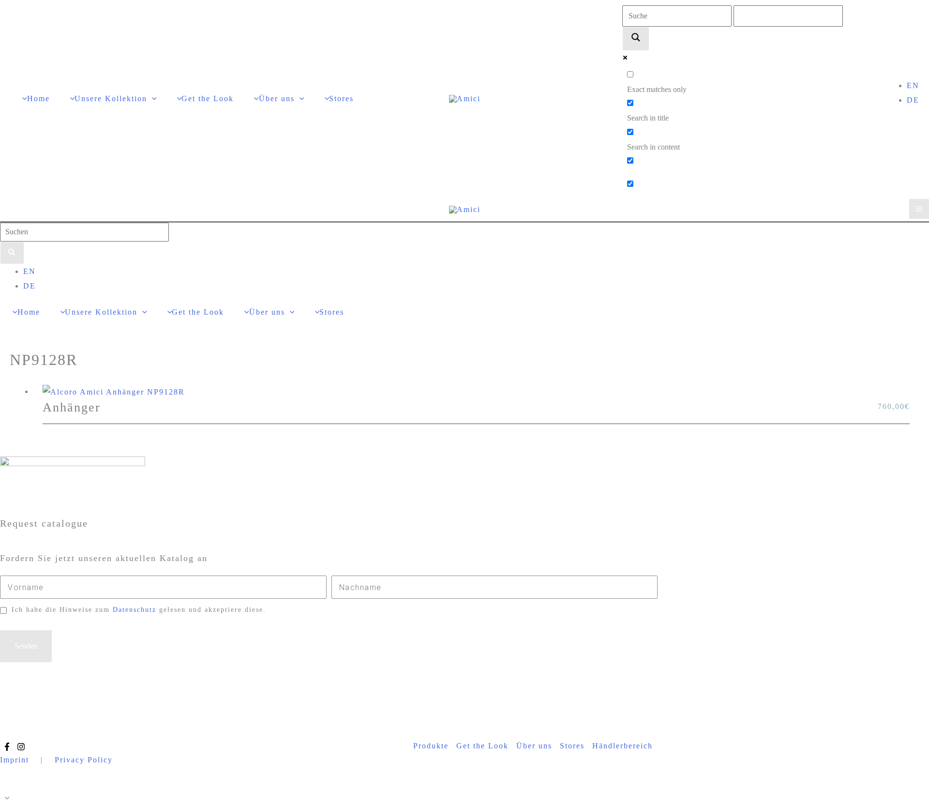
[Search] (12, 253)
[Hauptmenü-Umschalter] (919, 209)
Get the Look (482, 746)
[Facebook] (7, 747)
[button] (152, 98)
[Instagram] (21, 747)
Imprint (14, 760)
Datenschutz (134, 609)
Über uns (534, 746)
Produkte (431, 746)
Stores (572, 746)
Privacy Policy (84, 760)
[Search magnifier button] (635, 39)
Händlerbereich (622, 746)
